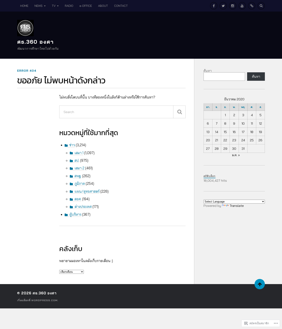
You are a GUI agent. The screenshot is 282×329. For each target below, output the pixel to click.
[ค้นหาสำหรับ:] (122, 111)
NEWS (38, 6)
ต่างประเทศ (83, 206)
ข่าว (72, 145)
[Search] (261, 5)
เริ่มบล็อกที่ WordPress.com (37, 300)
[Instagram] (232, 5)
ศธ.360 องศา (35, 41)
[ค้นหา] (179, 111)
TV (54, 6)
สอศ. (78, 199)
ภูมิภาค (80, 183)
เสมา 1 (79, 153)
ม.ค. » (236, 155)
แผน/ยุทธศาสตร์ (87, 191)
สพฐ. (78, 176)
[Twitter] (223, 5)
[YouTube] (242, 5)
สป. (77, 160)
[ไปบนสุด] (260, 284)
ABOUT (103, 6)
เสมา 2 (79, 168)
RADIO (69, 6)
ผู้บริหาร (75, 214)
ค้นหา (208, 71)
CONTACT (121, 6)
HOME (24, 6)
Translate (237, 206)
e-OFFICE (85, 6)
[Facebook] (213, 5)
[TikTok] (251, 5)
